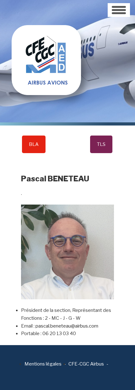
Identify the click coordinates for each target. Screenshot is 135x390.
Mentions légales (43, 364)
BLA (34, 144)
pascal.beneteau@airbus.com (66, 326)
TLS (101, 144)
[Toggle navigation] (119, 10)
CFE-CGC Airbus (86, 364)
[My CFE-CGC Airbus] (46, 47)
